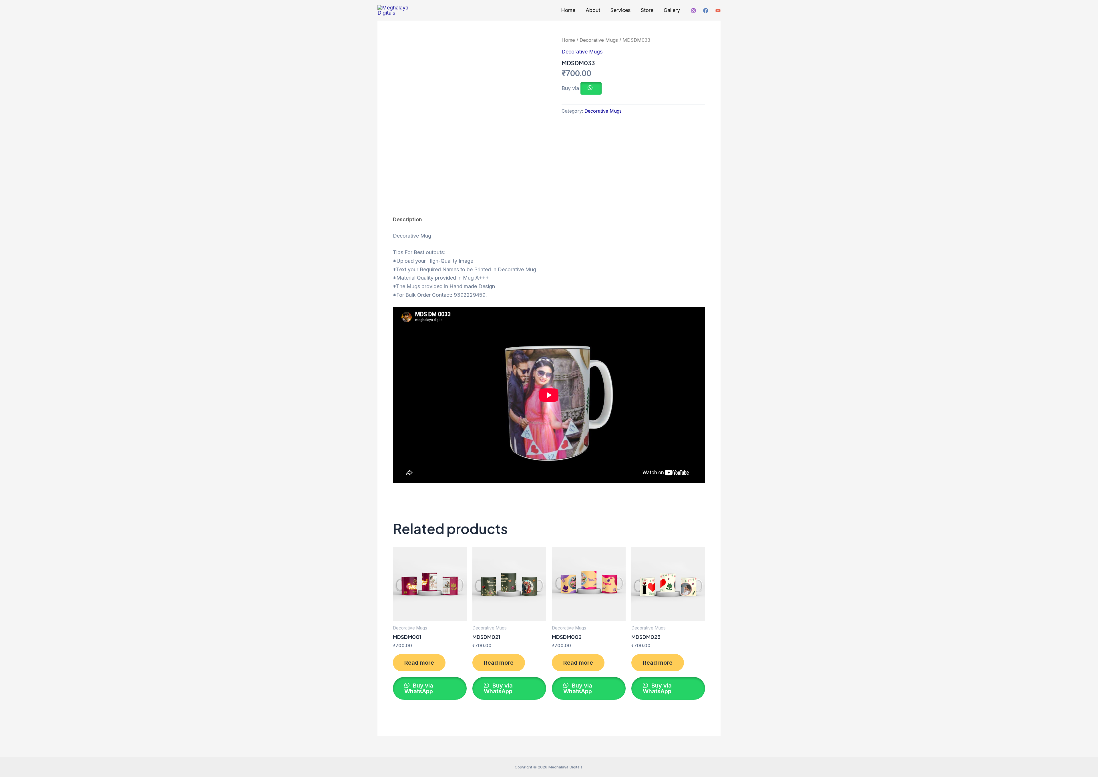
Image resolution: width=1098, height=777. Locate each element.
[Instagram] (693, 10)
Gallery (672, 10)
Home (568, 10)
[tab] (407, 219)
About (593, 10)
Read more (419, 662)
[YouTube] (718, 10)
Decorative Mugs (599, 40)
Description (407, 219)
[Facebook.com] (705, 10)
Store (647, 10)
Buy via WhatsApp (418, 688)
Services (620, 10)
